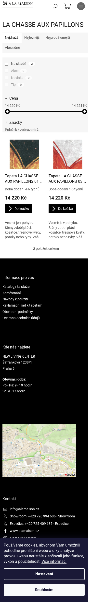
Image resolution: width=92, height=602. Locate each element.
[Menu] (81, 6)
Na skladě (22, 64)
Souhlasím (44, 589)
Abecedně (12, 48)
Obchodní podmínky (17, 312)
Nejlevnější (32, 37)
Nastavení (44, 574)
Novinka (20, 78)
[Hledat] (55, 6)
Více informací (53, 561)
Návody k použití (15, 299)
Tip (16, 85)
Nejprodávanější (57, 37)
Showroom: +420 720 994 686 (33, 516)
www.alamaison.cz (24, 531)
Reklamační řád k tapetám (22, 305)
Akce (17, 71)
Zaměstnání (11, 293)
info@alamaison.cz (24, 509)
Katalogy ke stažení (17, 287)
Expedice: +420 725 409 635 (31, 524)
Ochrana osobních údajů (21, 318)
